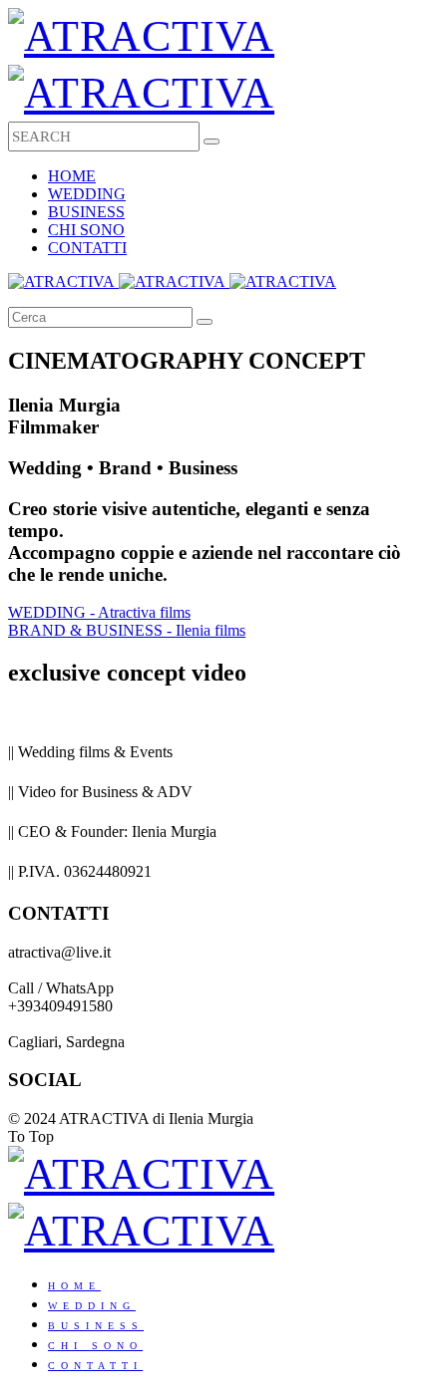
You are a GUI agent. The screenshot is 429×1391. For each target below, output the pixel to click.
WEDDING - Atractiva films (99, 612)
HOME (72, 175)
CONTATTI (87, 247)
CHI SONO (86, 229)
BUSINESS (86, 211)
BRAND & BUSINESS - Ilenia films (126, 630)
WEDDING (87, 193)
